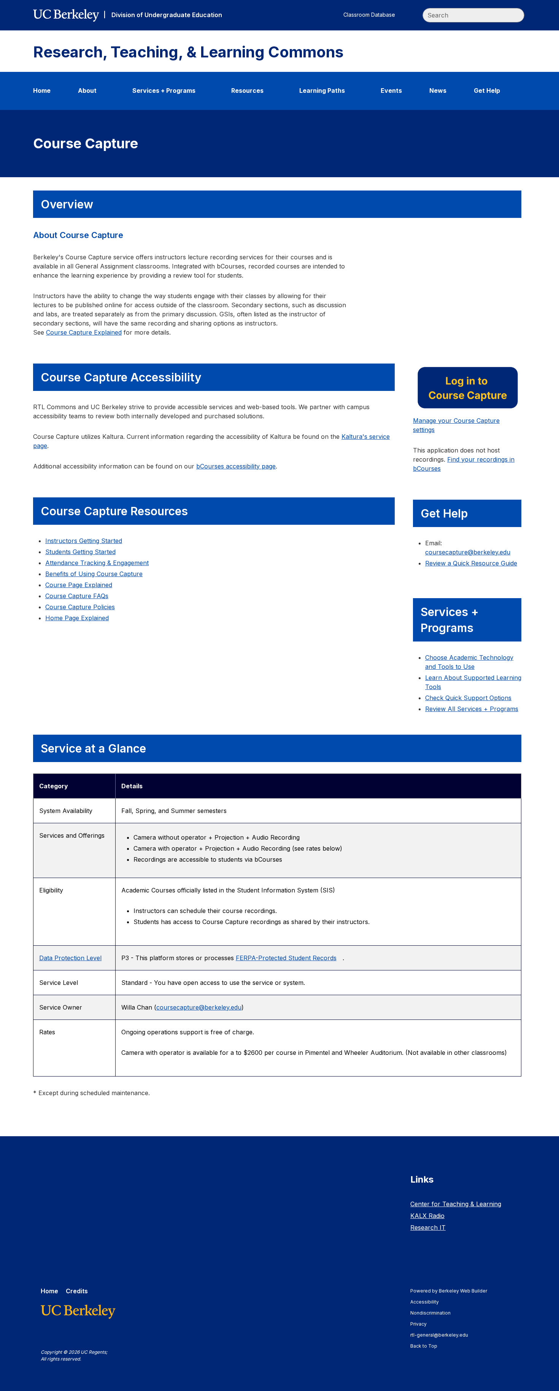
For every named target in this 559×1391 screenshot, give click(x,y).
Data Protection (70, 958)
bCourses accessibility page (236, 466)
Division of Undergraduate (166, 15)
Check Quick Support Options (468, 698)
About (87, 90)
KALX (427, 1216)
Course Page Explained (78, 585)
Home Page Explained (77, 618)
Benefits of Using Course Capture (94, 574)
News (437, 90)
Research (428, 1227)
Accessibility (428, 1302)
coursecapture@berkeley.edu (198, 1007)
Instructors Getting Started (83, 541)
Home (42, 90)
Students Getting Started (80, 552)
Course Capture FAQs (76, 596)
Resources (247, 90)
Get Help (487, 90)
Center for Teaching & (455, 1204)
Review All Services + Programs (471, 709)
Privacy (422, 1324)
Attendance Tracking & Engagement (97, 563)
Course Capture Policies (80, 607)
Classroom (369, 14)
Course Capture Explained (84, 332)
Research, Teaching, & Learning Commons (188, 52)
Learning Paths (322, 90)
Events (391, 90)
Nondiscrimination (434, 1313)
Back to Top (423, 1346)
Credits (77, 1291)
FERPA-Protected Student (286, 958)
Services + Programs (163, 90)
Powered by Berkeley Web (448, 1291)
